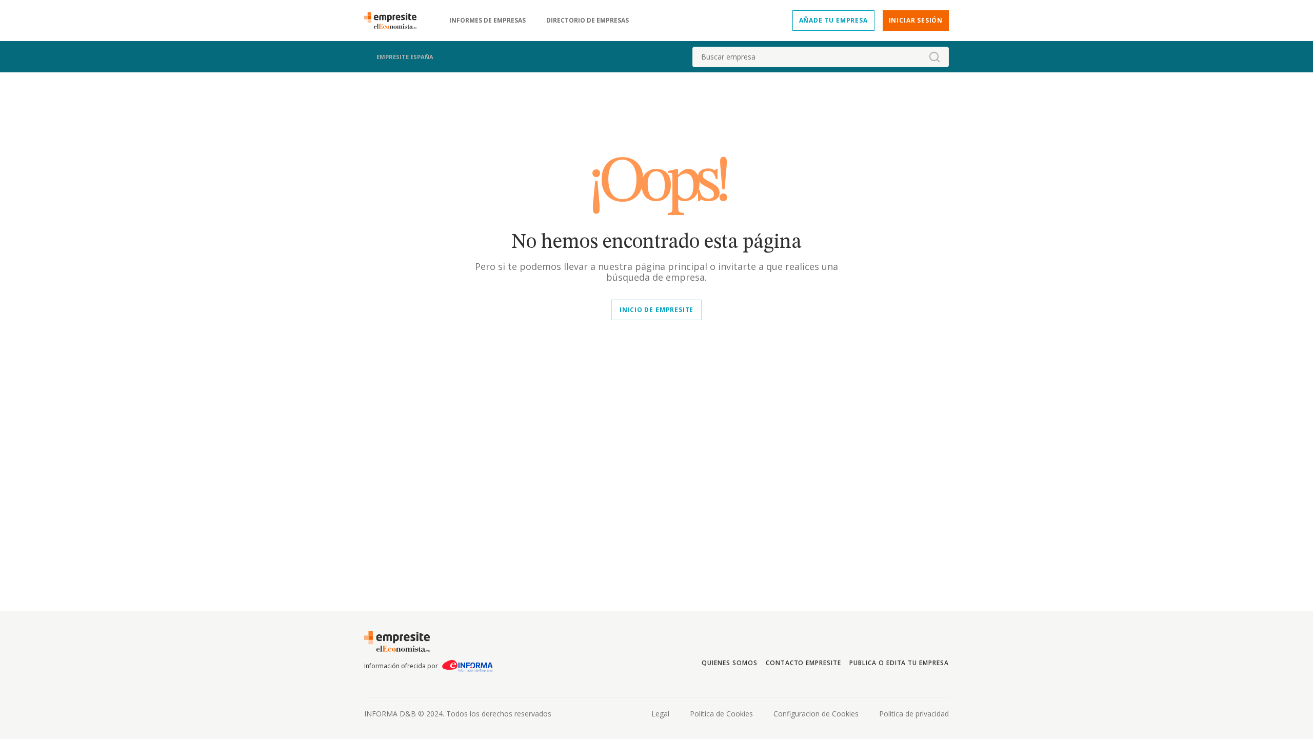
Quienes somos (729, 662)
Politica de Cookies (721, 713)
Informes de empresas (487, 20)
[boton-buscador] (934, 57)
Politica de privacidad (914, 713)
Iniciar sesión (916, 20)
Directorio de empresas (587, 20)
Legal (660, 713)
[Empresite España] (394, 20)
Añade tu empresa (833, 20)
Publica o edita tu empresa (899, 662)
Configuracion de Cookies (816, 713)
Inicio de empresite (656, 309)
